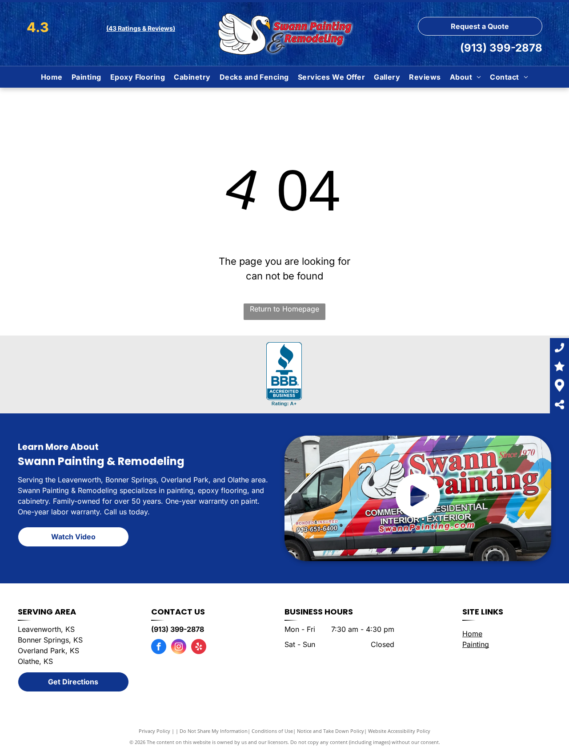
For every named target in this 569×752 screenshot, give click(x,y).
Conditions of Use (272, 731)
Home (472, 633)
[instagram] (178, 647)
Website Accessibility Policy (399, 731)
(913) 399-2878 (501, 47)
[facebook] (158, 647)
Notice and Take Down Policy (330, 731)
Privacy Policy (154, 731)
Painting (475, 644)
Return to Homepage (284, 308)
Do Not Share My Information (214, 731)
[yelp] (198, 647)
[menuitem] (51, 77)
